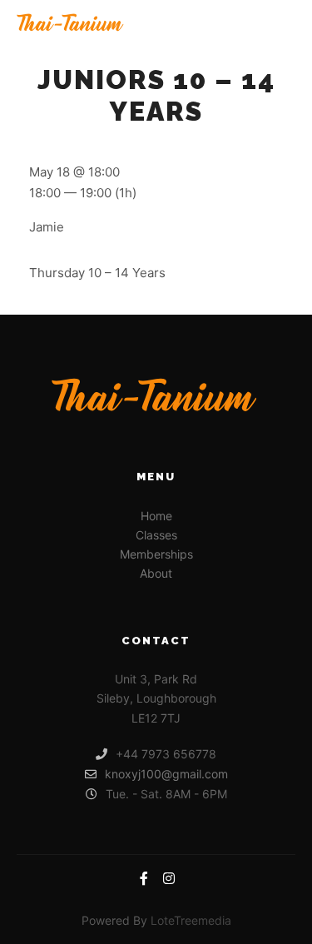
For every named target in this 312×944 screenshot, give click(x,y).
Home (156, 516)
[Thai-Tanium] (70, 23)
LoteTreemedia (191, 920)
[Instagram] (169, 878)
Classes (156, 535)
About (156, 573)
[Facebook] (144, 878)
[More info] (250, 24)
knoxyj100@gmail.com (166, 774)
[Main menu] (280, 24)
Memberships (156, 554)
